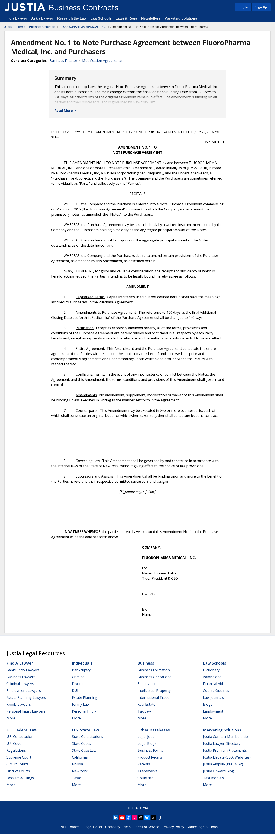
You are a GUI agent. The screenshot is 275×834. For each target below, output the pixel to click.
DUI (75, 690)
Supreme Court (18, 757)
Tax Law (144, 711)
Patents (144, 764)
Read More (63, 110)
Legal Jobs (146, 736)
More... (11, 718)
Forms (20, 26)
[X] (153, 817)
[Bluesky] (147, 817)
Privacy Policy (173, 827)
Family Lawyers (18, 704)
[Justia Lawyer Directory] (159, 817)
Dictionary (211, 670)
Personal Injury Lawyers (25, 711)
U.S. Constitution (19, 736)
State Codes (81, 743)
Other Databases (154, 730)
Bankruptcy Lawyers (22, 670)
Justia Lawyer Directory (221, 743)
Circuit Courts (17, 764)
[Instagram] (134, 817)
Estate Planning (84, 697)
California (80, 757)
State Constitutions (87, 736)
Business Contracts (42, 26)
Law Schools (101, 18)
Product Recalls (150, 757)
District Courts (18, 771)
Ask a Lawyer (42, 18)
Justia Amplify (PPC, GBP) (223, 764)
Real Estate (146, 704)
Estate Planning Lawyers (26, 697)
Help (127, 827)
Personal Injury (84, 711)
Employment (148, 683)
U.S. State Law (85, 730)
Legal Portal (93, 827)
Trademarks (147, 771)
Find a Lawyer (15, 18)
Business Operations (154, 676)
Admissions (212, 676)
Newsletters (150, 18)
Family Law (80, 704)
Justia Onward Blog (218, 771)
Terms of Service (146, 827)
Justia (8, 26)
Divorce (78, 683)
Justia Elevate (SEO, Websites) (227, 757)
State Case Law (84, 750)
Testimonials (213, 778)
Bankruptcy (81, 670)
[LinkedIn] (115, 817)
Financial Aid (213, 683)
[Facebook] (128, 817)
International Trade (153, 697)
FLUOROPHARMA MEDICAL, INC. (83, 26)
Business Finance (63, 60)
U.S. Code (13, 743)
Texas (77, 778)
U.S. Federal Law (21, 730)
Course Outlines (216, 690)
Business (146, 663)
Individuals (82, 663)
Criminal (78, 676)
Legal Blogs (147, 743)
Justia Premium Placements (225, 750)
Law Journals (213, 697)
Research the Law (71, 18)
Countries (145, 778)
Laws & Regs (126, 18)
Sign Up (261, 7)
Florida (77, 764)
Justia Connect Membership (225, 736)
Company (112, 827)
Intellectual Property (154, 690)
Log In (243, 7)
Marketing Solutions (180, 18)
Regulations (16, 750)
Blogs (207, 704)
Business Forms (150, 750)
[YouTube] (122, 817)
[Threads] (140, 817)
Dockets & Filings (20, 778)
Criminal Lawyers (20, 683)
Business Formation (154, 670)
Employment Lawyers (23, 690)
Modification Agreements (102, 60)
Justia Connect (69, 827)
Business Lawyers (20, 676)
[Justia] (24, 7)
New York (80, 771)
